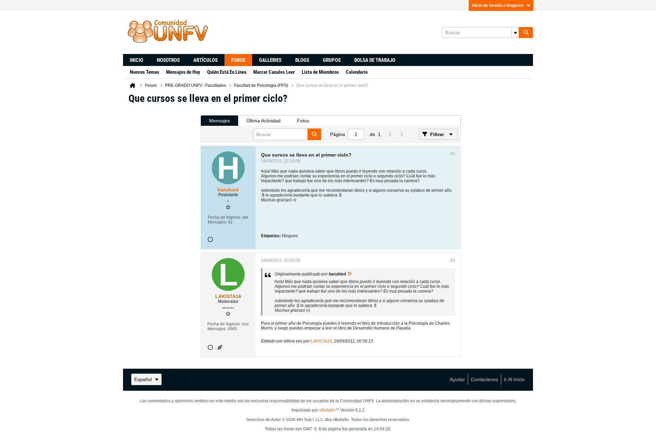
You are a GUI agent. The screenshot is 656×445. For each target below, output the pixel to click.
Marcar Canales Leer (274, 72)
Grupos (332, 60)
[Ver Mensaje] (349, 274)
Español (143, 379)
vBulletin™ (329, 410)
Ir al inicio (514, 379)
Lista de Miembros (320, 72)
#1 (452, 153)
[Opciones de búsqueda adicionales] (515, 32)
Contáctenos (484, 379)
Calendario (357, 72)
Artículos (205, 60)
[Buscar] (526, 32)
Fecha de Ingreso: (224, 217)
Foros (238, 60)
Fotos (303, 120)
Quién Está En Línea (226, 72)
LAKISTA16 (321, 341)
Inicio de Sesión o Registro (497, 5)
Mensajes (219, 120)
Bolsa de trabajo (374, 60)
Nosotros (168, 60)
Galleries (270, 60)
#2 (452, 260)
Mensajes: (217, 222)
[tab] (219, 121)
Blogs (302, 60)
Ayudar (457, 379)
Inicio (136, 60)
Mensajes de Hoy (183, 72)
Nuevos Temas (144, 72)
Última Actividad (263, 120)
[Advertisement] (161, 212)
